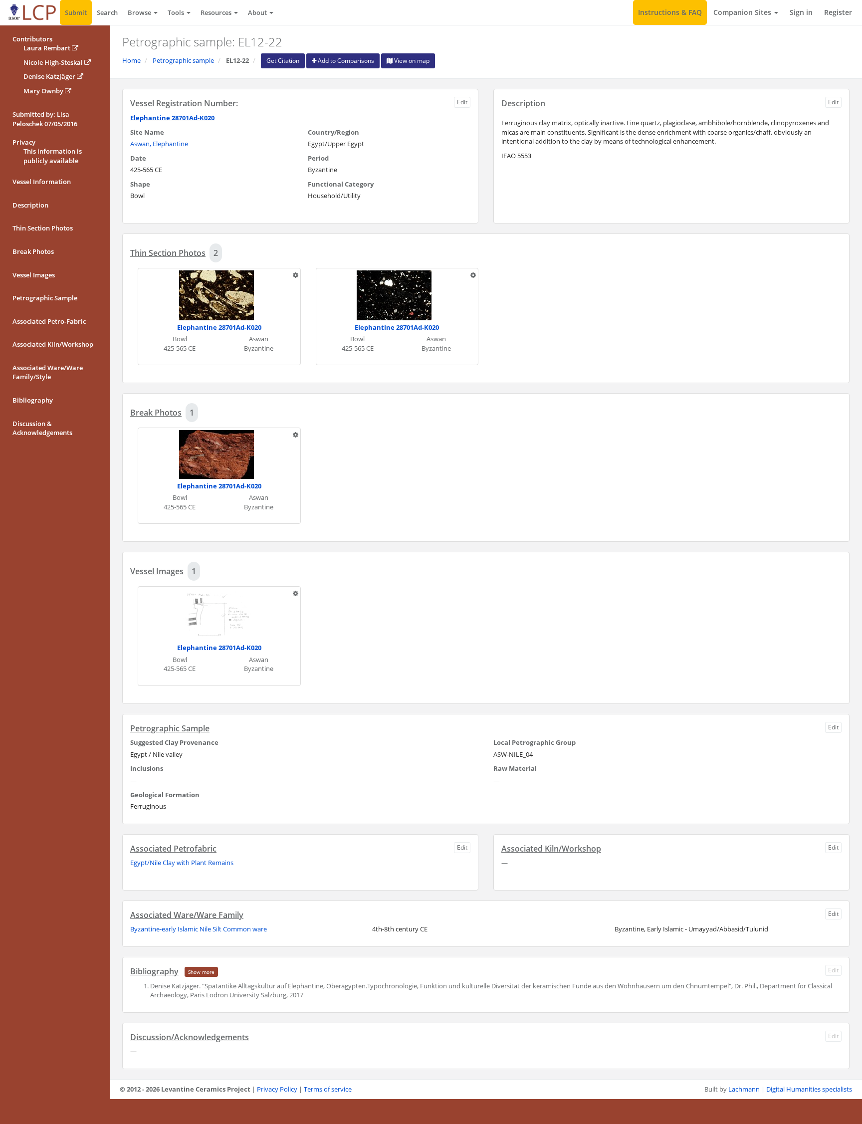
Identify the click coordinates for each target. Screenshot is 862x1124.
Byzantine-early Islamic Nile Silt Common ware (198, 928)
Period (318, 158)
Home (131, 60)
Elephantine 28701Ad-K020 (172, 117)
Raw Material (515, 768)
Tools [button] (177, 12)
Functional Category (341, 184)
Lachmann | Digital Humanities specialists (790, 1089)
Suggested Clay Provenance (174, 742)
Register (838, 12)
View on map (411, 60)
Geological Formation (165, 794)
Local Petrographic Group (534, 742)
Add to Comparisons (345, 60)
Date (138, 158)
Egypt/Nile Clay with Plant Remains (181, 862)
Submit (76, 12)
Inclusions (146, 768)
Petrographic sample (183, 60)
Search (107, 12)
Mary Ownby (44, 90)
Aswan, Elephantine (159, 143)
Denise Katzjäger (50, 76)
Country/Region (333, 132)
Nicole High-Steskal (53, 62)
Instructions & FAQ (670, 12)
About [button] (258, 12)
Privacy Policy (277, 1089)
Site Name (147, 132)
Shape (140, 184)
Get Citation (282, 60)
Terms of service (328, 1089)
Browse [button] (140, 12)
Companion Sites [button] (743, 12)
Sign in (801, 12)
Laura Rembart (47, 47)
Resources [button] (217, 12)
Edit (462, 102)
